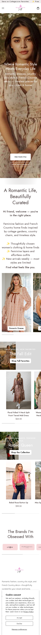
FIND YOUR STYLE (20, 157)
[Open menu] (5, 8)
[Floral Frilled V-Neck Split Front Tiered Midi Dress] (18, 390)
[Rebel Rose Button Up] (18, 480)
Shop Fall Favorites (20, 360)
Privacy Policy (28, 611)
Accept (19, 618)
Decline (19, 623)
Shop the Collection (20, 452)
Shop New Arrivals (20, 165)
